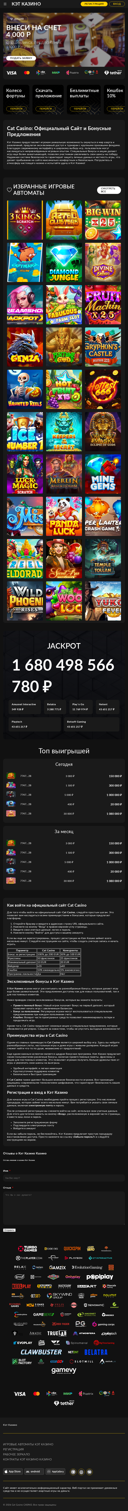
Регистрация (94, 4)
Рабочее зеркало (16, 1454)
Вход (117, 4)
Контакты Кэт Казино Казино (27, 1459)
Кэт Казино (26, 4)
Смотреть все (108, 190)
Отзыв (7, 1188)
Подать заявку (21, 58)
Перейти (16, 109)
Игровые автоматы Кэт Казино (28, 1444)
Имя (5, 1171)
